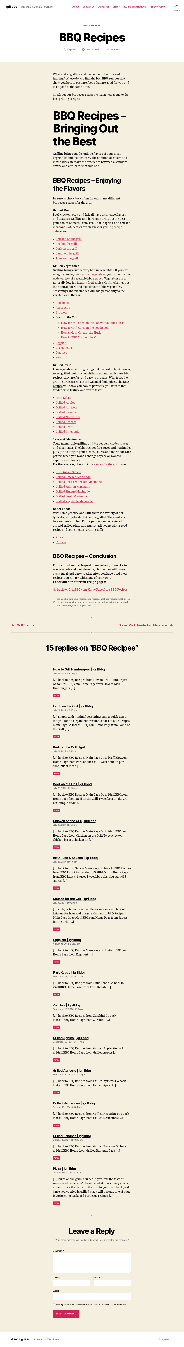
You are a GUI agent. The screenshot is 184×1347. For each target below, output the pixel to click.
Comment (58, 1251)
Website (57, 1290)
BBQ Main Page (91, 25)
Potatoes (61, 353)
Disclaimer (103, 6)
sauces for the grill (106, 464)
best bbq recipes (108, 599)
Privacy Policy (157, 6)
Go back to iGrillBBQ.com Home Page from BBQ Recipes (90, 590)
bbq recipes (93, 599)
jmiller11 (74, 49)
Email (96, 1277)
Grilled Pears (64, 427)
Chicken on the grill (69, 239)
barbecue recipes (77, 599)
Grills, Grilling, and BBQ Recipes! (130, 6)
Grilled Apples (65, 403)
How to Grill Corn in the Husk (81, 332)
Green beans (64, 348)
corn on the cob (73, 602)
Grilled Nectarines (68, 417)
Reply (56, 696)
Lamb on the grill (67, 253)
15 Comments (113, 49)
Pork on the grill (66, 249)
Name (56, 1277)
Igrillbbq (11, 6)
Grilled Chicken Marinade (73, 477)
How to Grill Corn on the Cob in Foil (85, 328)
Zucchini (61, 357)
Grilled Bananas (66, 412)
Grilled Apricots (66, 407)
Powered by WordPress (46, 1339)
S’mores (61, 542)
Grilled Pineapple (67, 432)
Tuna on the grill (67, 258)
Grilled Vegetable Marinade (74, 501)
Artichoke (62, 303)
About (75, 6)
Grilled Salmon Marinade (73, 487)
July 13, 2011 (92, 49)
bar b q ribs (62, 599)
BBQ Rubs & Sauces (68, 472)
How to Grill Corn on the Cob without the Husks (92, 323)
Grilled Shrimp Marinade (73, 491)
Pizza (59, 537)
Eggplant (61, 343)
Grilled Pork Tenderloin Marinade (79, 482)
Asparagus (63, 308)
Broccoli (61, 312)
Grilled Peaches (66, 422)
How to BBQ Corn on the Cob (80, 337)
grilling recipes (108, 602)
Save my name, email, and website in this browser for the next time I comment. (91, 1304)
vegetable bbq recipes (79, 605)
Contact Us (88, 6)
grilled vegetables (93, 274)
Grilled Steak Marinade (71, 496)
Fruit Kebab (64, 398)
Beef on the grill (66, 244)
